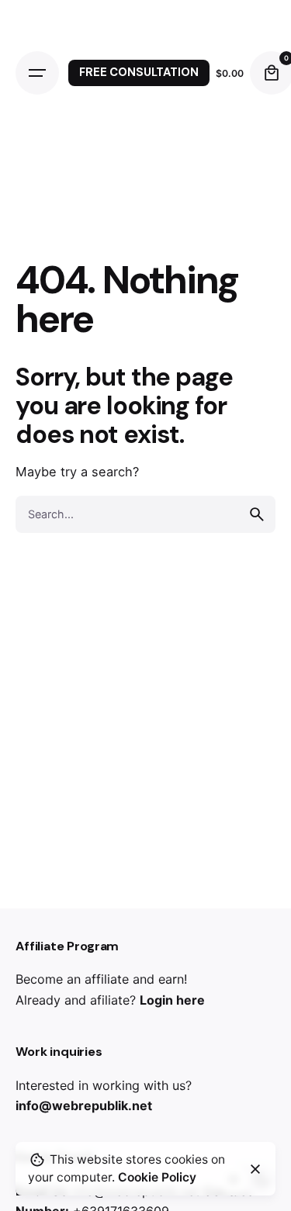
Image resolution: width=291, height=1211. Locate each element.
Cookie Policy (157, 1177)
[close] (255, 1169)
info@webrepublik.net (84, 1105)
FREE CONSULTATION (139, 72)
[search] (256, 514)
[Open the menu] (37, 73)
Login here (172, 1000)
